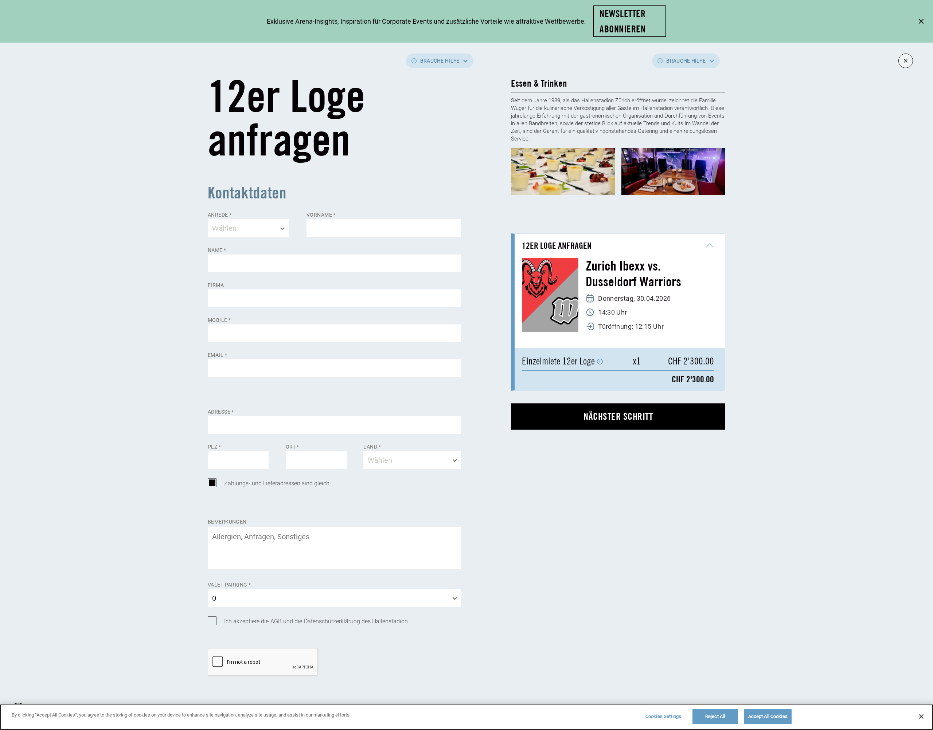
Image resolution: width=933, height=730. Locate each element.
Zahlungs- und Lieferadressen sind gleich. (277, 483)
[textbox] (248, 228)
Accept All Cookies (768, 716)
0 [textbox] (214, 598)
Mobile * (219, 320)
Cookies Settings (663, 716)
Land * (372, 447)
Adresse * (221, 412)
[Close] (921, 717)
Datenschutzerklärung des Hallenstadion (356, 621)
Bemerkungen (227, 522)
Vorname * (321, 215)
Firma (216, 285)
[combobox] (248, 228)
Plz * (214, 447)
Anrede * (219, 215)
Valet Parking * (229, 585)
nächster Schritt (618, 416)
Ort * (292, 447)
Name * (217, 250)
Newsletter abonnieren (622, 21)
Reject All (715, 716)
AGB (276, 621)
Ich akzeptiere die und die (316, 621)
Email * (217, 355)
